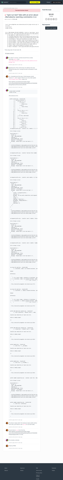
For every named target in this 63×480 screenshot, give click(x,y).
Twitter (53, 470)
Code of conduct (38, 476)
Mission (6, 470)
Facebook (54, 468)
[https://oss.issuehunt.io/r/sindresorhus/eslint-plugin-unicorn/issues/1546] (56, 19)
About (6, 468)
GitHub (14, 19)
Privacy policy (39, 472)
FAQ (37, 468)
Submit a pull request (51, 28)
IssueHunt (5, 2)
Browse (48, 2)
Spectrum (22, 468)
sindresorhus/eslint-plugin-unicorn (11, 8)
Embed (21, 470)
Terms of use (39, 470)
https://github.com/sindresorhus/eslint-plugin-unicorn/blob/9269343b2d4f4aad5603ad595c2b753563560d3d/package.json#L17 (23, 433)
